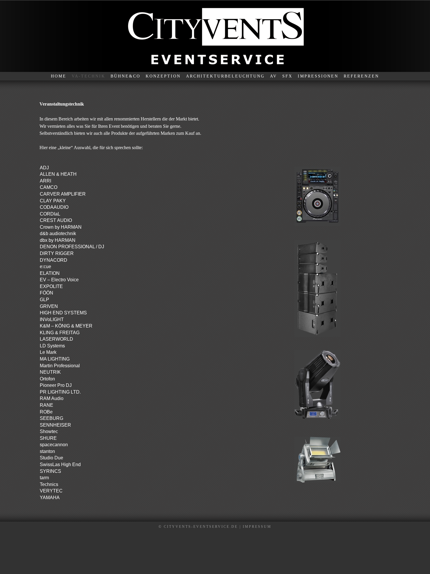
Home (58, 76)
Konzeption (163, 76)
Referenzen (361, 76)
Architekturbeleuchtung (225, 76)
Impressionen (318, 76)
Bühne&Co (125, 76)
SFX (287, 76)
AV (273, 76)
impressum (257, 527)
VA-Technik (88, 76)
